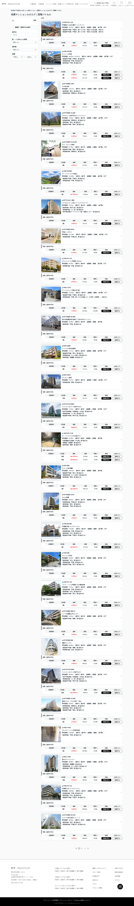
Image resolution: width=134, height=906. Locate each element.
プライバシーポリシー (66, 900)
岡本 (74, 124)
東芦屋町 (69, 51)
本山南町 (73, 113)
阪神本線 (66, 63)
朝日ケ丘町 (70, 22)
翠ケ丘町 (69, 258)
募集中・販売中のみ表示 (22, 27)
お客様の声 (95, 876)
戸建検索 (33, 4)
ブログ (94, 884)
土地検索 (41, 4)
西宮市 (65, 346)
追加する (117, 45)
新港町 (72, 404)
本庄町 (72, 494)
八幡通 (72, 200)
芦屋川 (75, 29)
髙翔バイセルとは (81, 4)
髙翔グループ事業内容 (66, 4)
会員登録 (117, 876)
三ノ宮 (73, 209)
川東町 (69, 756)
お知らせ (95, 880)
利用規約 (55, 900)
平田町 (69, 727)
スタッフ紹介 (96, 872)
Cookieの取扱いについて (82, 900)
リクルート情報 (97, 888)
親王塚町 (69, 523)
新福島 (71, 442)
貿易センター (88, 211)
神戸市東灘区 (66, 83)
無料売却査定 (119, 872)
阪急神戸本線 (67, 29)
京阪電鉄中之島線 (68, 440)
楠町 (68, 553)
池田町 (69, 375)
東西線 (65, 442)
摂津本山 (74, 93)
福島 (71, 445)
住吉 (72, 649)
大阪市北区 (66, 433)
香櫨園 (72, 357)
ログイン (117, 880)
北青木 (72, 83)
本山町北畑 (74, 142)
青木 (71, 91)
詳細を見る (106, 45)
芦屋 (72, 61)
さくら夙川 (74, 355)
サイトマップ (48, 900)
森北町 (72, 229)
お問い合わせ (119, 868)
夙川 (74, 353)
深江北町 (73, 815)
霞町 (68, 465)
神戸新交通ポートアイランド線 (72, 211)
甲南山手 (74, 237)
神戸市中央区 (66, 200)
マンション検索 (51, 4)
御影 (74, 618)
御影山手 (73, 611)
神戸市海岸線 (67, 411)
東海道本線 (66, 61)
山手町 (69, 287)
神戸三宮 (72, 207)
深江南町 (73, 316)
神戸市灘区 (80, 871)
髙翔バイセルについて (99, 868)
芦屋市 (65, 22)
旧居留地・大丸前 (78, 411)
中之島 (71, 433)
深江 (71, 504)
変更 (34, 20)
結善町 (69, 346)
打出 (71, 533)
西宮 (72, 382)
